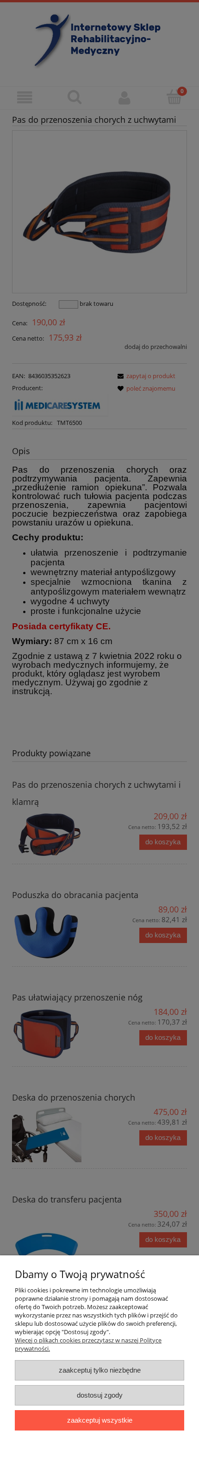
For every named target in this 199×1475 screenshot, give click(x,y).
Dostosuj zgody (100, 1395)
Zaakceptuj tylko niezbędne (100, 1370)
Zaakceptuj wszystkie (99, 1420)
